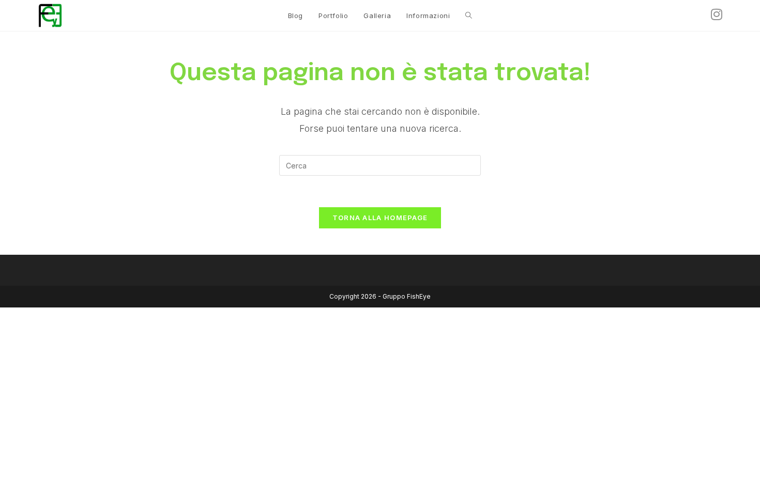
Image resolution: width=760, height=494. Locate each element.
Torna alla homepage (380, 217)
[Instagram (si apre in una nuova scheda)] (716, 14)
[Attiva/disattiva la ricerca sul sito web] (469, 15)
